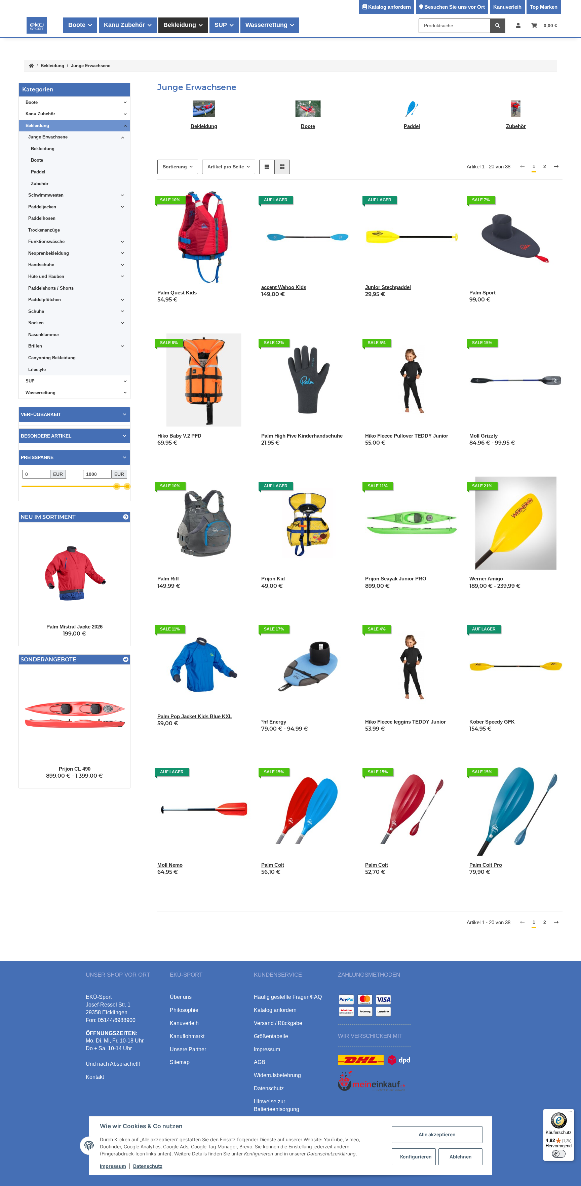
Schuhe (36, 311)
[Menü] (570, 1113)
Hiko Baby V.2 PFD (179, 436)
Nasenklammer (43, 334)
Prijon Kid (273, 578)
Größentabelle (271, 1036)
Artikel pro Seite (225, 166)
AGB (259, 1062)
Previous (35, 584)
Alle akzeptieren (437, 1134)
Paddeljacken (42, 206)
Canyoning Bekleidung (52, 357)
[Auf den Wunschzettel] (343, 202)
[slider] (117, 486)
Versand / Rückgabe (278, 1023)
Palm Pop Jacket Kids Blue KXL (194, 716)
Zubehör (516, 126)
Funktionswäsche (46, 241)
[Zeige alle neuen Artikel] (125, 517)
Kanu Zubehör (40, 113)
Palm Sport (482, 292)
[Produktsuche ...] (497, 25)
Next (113, 584)
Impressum (113, 1166)
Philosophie (184, 1010)
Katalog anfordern (389, 7)
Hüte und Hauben (46, 276)
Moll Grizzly (483, 436)
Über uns (181, 997)
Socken (36, 322)
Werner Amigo (486, 578)
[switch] (559, 1154)
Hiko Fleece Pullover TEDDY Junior (406, 436)
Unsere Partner (188, 1049)
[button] (518, 25)
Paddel (412, 126)
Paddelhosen (41, 218)
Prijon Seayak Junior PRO (395, 578)
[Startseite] (31, 66)
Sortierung (175, 166)
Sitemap (180, 1062)
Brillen (35, 346)
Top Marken (543, 7)
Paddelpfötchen (44, 299)
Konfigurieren (416, 1156)
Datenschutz (147, 1166)
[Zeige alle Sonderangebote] (125, 659)
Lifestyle (37, 369)
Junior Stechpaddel (388, 287)
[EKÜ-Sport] (37, 25)
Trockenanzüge (44, 230)
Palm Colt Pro (485, 865)
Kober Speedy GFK (492, 722)
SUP (30, 380)
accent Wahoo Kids (283, 287)
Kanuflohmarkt (187, 1036)
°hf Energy (273, 722)
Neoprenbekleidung (48, 253)
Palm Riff (168, 578)
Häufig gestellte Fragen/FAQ (288, 997)
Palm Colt (272, 865)
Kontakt (95, 1077)
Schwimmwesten (46, 195)
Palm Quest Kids (177, 292)
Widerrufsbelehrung (277, 1075)
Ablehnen (461, 1156)
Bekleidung (204, 126)
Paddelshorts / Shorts (51, 288)
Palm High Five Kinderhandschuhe (302, 436)
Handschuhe (41, 264)
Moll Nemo (170, 865)
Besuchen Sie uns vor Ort (454, 7)
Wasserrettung (40, 392)
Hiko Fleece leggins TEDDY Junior (405, 722)
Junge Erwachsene (48, 136)
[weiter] (556, 167)
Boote (308, 126)
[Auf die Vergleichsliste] (325, 202)
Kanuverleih (507, 7)
